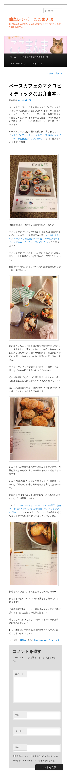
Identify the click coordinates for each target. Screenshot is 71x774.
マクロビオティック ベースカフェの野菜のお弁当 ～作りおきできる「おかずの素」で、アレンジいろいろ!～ (35, 239)
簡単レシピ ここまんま (31, 19)
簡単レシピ (37, 63)
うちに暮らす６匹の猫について (34, 56)
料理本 (23, 640)
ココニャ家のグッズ (19, 63)
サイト (18, 747)
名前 (17, 714)
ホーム (13, 56)
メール (18, 731)
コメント (19, 673)
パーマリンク (53, 640)
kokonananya (40, 640)
